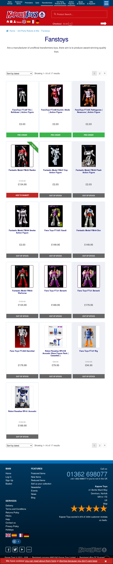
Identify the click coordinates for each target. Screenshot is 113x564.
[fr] (33, 22)
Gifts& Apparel (91, 2)
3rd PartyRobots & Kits (60, 2)
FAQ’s (8, 515)
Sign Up (9, 480)
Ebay (29, 549)
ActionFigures (71, 2)
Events (34, 490)
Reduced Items (38, 480)
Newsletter (36, 487)
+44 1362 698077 (78, 478)
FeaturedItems (18, 2)
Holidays (10, 529)
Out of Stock (55, 195)
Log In (8, 476)
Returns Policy (12, 512)
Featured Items (38, 473)
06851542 (54, 557)
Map (105, 503)
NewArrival (9, 2)
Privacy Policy (12, 526)
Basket (9, 483)
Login (14, 22)
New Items (36, 476)
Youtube (22, 549)
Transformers (47, 2)
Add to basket (22, 195)
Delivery (9, 505)
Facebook (8, 549)
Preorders (29, 2)
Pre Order (22, 135)
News (19, 21)
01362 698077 (87, 473)
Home (7, 22)
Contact (11, 22)
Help (8, 519)
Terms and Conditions (16, 508)
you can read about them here (40, 561)
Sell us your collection (41, 483)
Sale (37, 2)
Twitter (15, 549)
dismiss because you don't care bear (78, 561)
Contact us (11, 522)
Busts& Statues (81, 2)
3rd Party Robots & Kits (28, 30)
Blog (33, 497)
